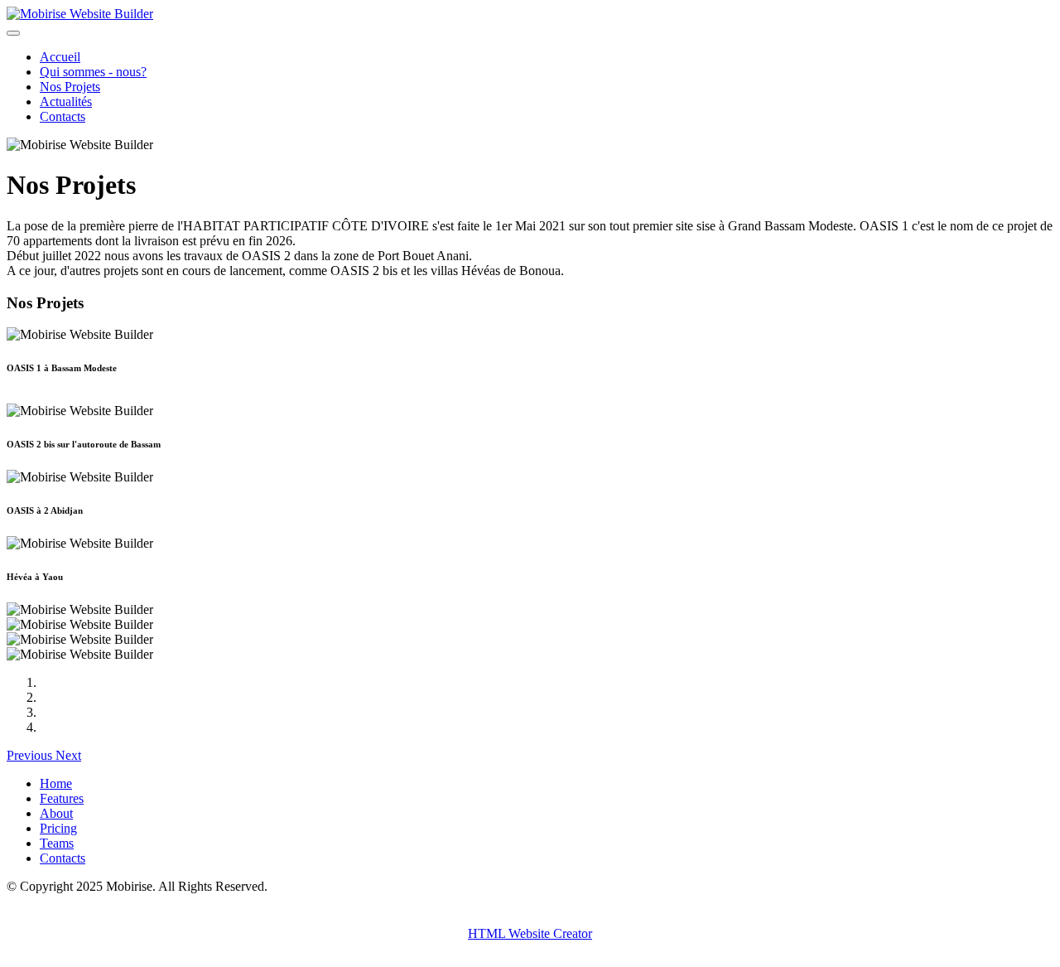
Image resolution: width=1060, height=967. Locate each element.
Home (56, 783)
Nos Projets (70, 87)
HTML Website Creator (530, 933)
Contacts (62, 116)
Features (62, 798)
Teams (57, 843)
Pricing (58, 828)
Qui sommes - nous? (93, 72)
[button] (31, 755)
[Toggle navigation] (13, 33)
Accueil (60, 57)
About (56, 813)
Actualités (66, 101)
